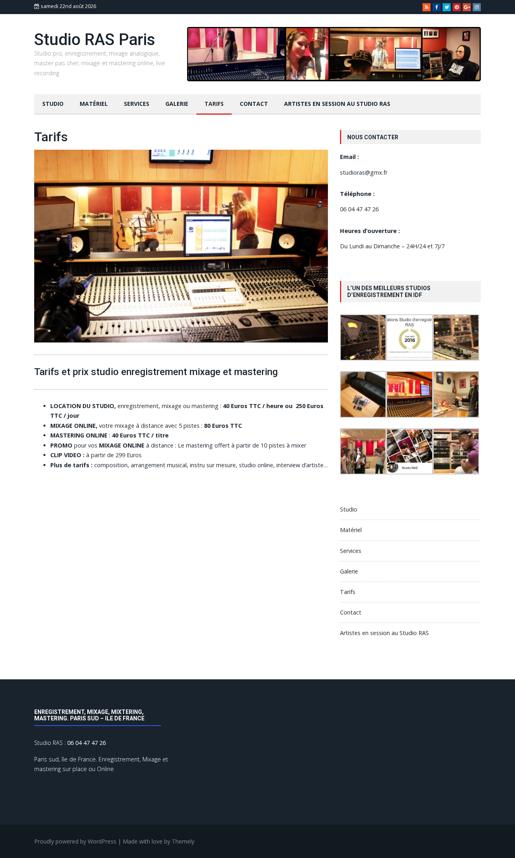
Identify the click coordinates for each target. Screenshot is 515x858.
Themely (183, 841)
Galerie (176, 103)
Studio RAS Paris (94, 39)
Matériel (94, 103)
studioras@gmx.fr (363, 172)
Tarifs (214, 103)
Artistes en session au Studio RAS (337, 103)
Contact (254, 103)
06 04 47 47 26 (359, 209)
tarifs (81, 465)
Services (136, 103)
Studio (53, 103)
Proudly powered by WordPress (75, 841)
